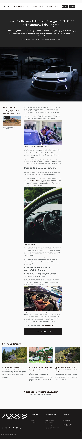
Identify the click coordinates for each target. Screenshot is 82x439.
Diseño (27, 6)
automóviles (35, 180)
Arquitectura (21, 6)
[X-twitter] (10, 428)
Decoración (34, 6)
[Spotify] (21, 428)
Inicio (15, 6)
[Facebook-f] (3, 428)
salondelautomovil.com (47, 325)
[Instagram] (7, 428)
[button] (50, 331)
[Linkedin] (17, 428)
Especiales (40, 6)
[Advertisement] (73, 126)
